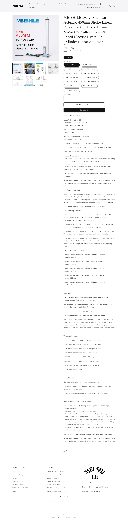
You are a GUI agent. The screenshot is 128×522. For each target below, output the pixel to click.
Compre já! (84, 110)
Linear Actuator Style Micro (56, 471)
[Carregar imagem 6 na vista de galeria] (29, 80)
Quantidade (67, 94)
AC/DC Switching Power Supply (58, 488)
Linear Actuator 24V (54, 481)
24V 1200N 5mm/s (71, 90)
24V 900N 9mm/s (89, 86)
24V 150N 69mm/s (89, 69)
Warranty (15, 491)
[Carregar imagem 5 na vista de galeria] (17, 80)
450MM (68, 57)
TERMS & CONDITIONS (20, 488)
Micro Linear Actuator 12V (56, 475)
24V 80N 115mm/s (71, 65)
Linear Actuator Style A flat (56, 491)
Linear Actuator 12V (53, 478)
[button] (30, 4)
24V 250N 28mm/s (72, 77)
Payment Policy (17, 475)
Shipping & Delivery (19, 484)
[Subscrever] (79, 502)
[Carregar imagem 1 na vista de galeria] (17, 68)
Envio (65, 50)
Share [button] (67, 451)
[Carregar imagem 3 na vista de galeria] (41, 68)
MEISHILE (60, 517)
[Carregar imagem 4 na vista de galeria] (53, 68)
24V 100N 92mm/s (89, 65)
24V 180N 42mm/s (71, 73)
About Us (15, 471)
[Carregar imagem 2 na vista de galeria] (29, 68)
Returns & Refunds (18, 481)
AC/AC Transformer (53, 484)
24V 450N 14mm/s (71, 81)
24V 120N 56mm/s (71, 69)
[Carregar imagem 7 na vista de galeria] (41, 80)
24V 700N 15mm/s (71, 86)
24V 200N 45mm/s (90, 73)
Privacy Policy (17, 478)
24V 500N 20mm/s (90, 81)
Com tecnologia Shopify (69, 517)
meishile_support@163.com (97, 487)
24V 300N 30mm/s (90, 77)
